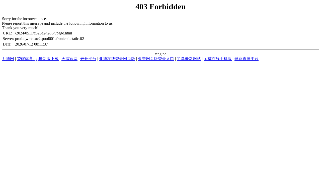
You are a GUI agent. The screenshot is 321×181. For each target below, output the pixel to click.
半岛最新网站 (189, 59)
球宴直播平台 (246, 59)
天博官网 (69, 59)
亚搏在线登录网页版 (117, 59)
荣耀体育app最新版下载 (38, 59)
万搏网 (8, 59)
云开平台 (88, 59)
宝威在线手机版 (218, 59)
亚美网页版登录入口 (156, 59)
